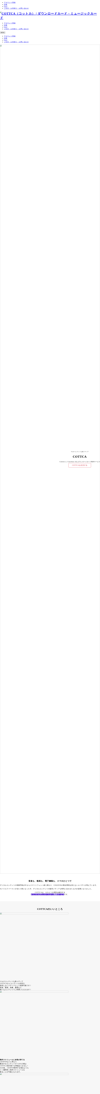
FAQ (5, 6)
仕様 (5, 4)
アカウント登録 (10, 2)
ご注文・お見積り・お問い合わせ (16, 8)
